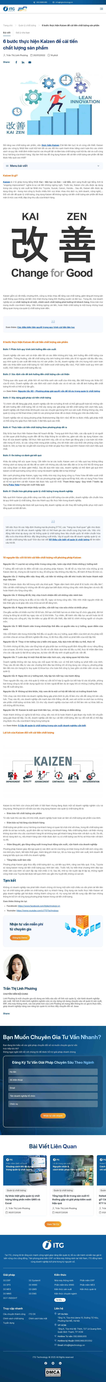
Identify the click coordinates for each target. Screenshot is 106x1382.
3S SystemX (34, 1280)
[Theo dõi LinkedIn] (60, 1363)
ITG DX (32, 1314)
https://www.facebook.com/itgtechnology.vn (39, 906)
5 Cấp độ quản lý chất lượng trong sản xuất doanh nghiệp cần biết (52, 725)
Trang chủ (8, 25)
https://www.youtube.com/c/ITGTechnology (38, 910)
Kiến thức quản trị (88, 1289)
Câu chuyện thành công (14, 1314)
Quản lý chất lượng (27, 25)
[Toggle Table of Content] (53, 165)
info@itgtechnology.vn (64, 2)
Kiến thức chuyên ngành (65, 1293)
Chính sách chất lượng (13, 1318)
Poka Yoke (14, 484)
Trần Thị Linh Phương (17, 55)
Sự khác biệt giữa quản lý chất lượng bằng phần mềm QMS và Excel (22, 1199)
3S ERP (6, 1280)
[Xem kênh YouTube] (53, 1363)
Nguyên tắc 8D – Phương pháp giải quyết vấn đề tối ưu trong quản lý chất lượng (59, 391)
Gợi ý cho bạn (23, 32)
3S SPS (7, 1285)
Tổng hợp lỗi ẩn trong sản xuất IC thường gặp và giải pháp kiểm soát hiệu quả (71, 1199)
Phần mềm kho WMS (64, 1285)
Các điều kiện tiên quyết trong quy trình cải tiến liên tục (46, 327)
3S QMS (33, 1289)
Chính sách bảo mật (38, 1318)
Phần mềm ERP (87, 1280)
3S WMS (33, 1285)
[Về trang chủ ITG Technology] (53, 1245)
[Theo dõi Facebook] (46, 1363)
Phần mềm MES (87, 1285)
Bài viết (6, 32)
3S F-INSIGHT (10, 1298)
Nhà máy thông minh (63, 1280)
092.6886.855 (41, 2)
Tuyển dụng (8, 1323)
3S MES (7, 1289)
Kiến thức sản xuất (63, 1289)
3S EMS (32, 1293)
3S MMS (7, 1293)
